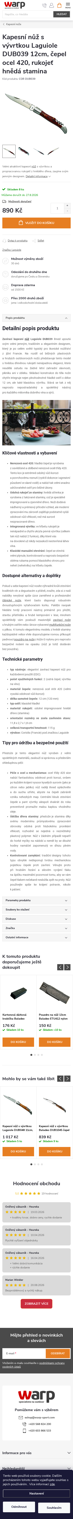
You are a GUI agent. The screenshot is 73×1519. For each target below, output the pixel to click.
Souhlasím (54, 1508)
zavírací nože (62, 619)
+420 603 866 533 (39, 1431)
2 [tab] (35, 1055)
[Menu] (68, 5)
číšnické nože (11, 600)
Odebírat (58, 1353)
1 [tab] (31, 1055)
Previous (60, 967)
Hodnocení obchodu (36, 1183)
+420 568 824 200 (39, 1424)
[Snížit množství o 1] (67, 211)
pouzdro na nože (24, 639)
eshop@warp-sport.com (40, 1417)
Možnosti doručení (19, 201)
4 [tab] (42, 1055)
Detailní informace (36, 176)
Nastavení (36, 1493)
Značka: (11, 250)
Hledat (62, 14)
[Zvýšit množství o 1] (67, 205)
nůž (34, 166)
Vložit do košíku (39, 223)
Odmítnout (19, 1507)
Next (67, 967)
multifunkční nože (60, 624)
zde (52, 1484)
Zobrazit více (36, 1304)
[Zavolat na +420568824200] (44, 5)
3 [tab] (38, 1055)
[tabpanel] (18, 1012)
